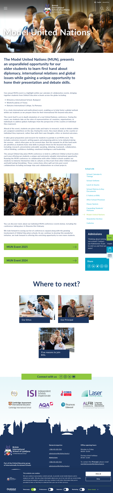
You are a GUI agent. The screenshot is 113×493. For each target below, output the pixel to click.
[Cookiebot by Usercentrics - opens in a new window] (11, 489)
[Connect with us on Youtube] (73, 376)
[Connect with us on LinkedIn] (69, 376)
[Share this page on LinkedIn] (93, 266)
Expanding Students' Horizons (95, 209)
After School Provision (96, 200)
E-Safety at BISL (93, 195)
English (99, 2)
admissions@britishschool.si (59, 453)
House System (92, 204)
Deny (98, 479)
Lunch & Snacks (93, 185)
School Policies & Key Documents (95, 190)
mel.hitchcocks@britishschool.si (92, 464)
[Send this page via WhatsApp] (102, 266)
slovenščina (105, 2)
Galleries (90, 223)
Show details (92, 489)
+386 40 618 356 (55, 449)
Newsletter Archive (94, 219)
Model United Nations (96, 214)
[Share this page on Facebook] (89, 266)
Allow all (98, 474)
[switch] (50, 489)
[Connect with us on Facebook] (61, 376)
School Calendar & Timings (94, 175)
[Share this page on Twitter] (97, 266)
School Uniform (93, 180)
